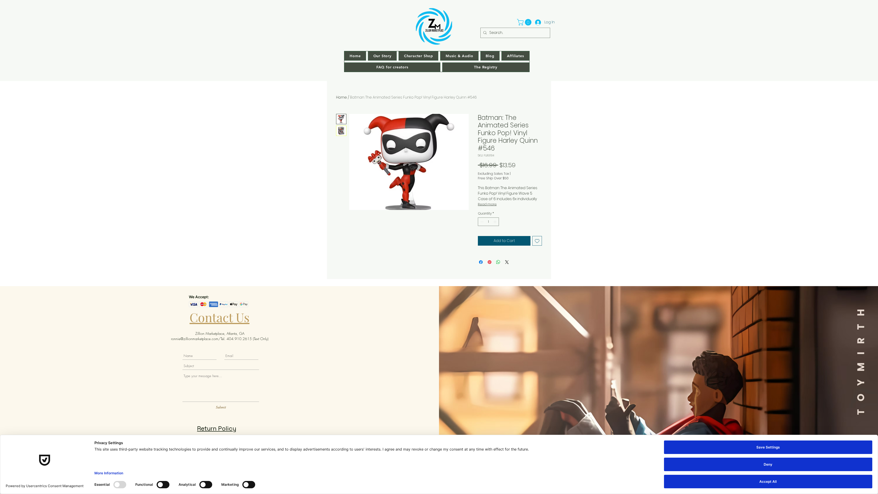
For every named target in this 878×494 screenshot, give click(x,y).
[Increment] (495, 222)
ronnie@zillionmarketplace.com (194, 338)
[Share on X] (507, 262)
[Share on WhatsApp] (498, 262)
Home (341, 97)
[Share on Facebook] (481, 262)
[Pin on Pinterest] (489, 262)
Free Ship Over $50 (493, 178)
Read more (487, 204)
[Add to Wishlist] (537, 241)
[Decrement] (481, 222)
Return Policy (216, 428)
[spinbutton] (488, 222)
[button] (525, 22)
